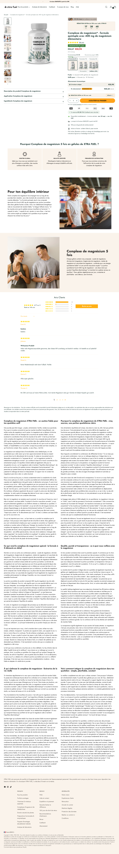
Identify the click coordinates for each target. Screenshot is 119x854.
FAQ (41, 795)
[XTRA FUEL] (11, 7)
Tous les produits (22, 795)
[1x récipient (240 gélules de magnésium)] (73, 65)
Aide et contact (44, 798)
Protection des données (69, 811)
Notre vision (65, 795)
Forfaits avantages (22, 798)
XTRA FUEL (16, 835)
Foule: (83, 75)
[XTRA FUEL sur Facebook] (5, 787)
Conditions (65, 818)
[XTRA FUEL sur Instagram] (8, 787)
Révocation (65, 801)
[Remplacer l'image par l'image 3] (7, 38)
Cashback (43, 823)
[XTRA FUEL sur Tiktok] (11, 787)
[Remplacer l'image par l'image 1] (7, 21)
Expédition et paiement (47, 801)
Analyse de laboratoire (24, 827)
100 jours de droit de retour (48, 810)
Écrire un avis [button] (86, 306)
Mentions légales (67, 808)
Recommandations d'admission (45, 815)
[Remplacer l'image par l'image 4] (7, 47)
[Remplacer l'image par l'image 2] (7, 30)
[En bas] (7, 84)
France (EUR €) (10, 832)
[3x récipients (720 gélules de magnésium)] (93, 65)
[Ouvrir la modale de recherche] (106, 7)
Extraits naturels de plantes (25, 813)
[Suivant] (76, 1)
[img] (25, 321)
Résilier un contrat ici (68, 815)
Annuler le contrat (67, 805)
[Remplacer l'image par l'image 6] (7, 64)
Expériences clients (68, 798)
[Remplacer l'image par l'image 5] (7, 55)
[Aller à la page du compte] (110, 7)
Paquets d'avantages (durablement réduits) (23, 822)
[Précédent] (43, 1)
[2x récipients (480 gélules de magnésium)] (83, 65)
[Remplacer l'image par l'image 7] (7, 72)
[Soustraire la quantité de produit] (70, 100)
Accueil (6, 15)
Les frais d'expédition (77, 104)
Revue (41, 819)
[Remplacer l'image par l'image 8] (7, 81)
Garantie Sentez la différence (45, 806)
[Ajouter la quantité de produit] (77, 100)
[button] (73, 42)
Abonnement (43, 826)
